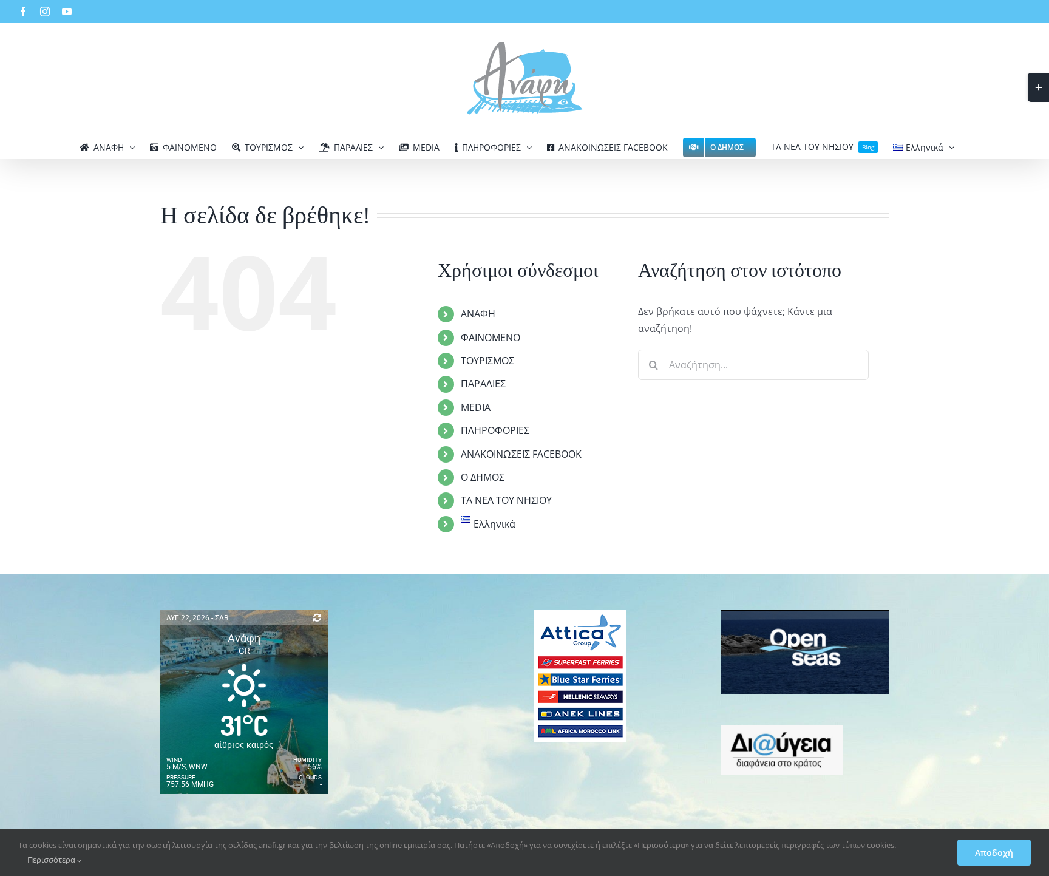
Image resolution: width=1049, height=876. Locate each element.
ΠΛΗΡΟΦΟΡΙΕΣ (495, 430)
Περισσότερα (52, 859)
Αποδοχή (994, 852)
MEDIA (476, 407)
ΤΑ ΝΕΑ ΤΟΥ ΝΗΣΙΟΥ (506, 500)
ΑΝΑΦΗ (478, 314)
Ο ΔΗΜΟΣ (482, 477)
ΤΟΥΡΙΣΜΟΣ (487, 360)
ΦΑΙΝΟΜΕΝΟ (490, 337)
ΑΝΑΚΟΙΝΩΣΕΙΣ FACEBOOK (521, 454)
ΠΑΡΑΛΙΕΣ (483, 383)
